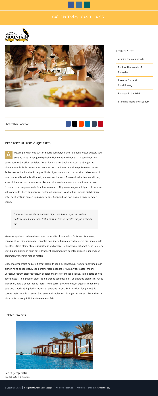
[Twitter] (74, 123)
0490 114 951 (93, 17)
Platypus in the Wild (129, 93)
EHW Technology (102, 388)
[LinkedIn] (87, 123)
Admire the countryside (131, 59)
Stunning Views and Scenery (133, 101)
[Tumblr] (94, 123)
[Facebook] (68, 123)
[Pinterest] (100, 123)
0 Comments (25, 377)
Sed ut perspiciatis (16, 373)
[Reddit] (81, 123)
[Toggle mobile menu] (152, 35)
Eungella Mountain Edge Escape (38, 388)
